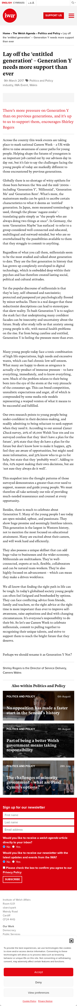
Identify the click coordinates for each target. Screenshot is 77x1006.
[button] (71, 941)
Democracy (9, 930)
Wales (33, 85)
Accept (38, 972)
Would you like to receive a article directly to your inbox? (35, 840)
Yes (17, 847)
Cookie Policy (29, 1001)
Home (6, 33)
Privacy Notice (45, 1001)
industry (8, 85)
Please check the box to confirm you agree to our (37, 870)
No (8, 847)
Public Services (11, 934)
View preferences (38, 992)
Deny (38, 982)
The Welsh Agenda (24, 33)
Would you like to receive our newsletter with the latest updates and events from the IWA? (35, 855)
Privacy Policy (12, 872)
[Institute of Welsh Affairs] (10, 16)
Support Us (53, 15)
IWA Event (21, 85)
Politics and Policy (49, 33)
